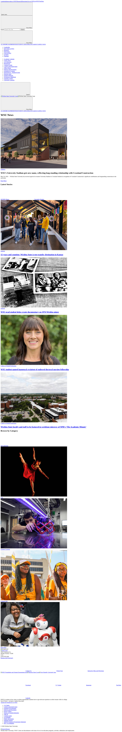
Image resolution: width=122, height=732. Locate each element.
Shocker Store (7, 74)
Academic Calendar (9, 59)
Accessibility (7, 717)
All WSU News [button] (5, 199)
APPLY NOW (42, 44)
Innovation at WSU (11, 1)
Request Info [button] (4, 658)
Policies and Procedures (10, 69)
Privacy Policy (8, 711)
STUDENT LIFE (21, 44)
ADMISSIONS (13, 44)
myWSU (36, 1)
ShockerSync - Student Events (12, 72)
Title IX (6, 714)
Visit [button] (8, 658)
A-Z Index (7, 705)
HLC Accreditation (9, 723)
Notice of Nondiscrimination (11, 713)
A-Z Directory (8, 62)
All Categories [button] (4, 445)
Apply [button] (11, 658)
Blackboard (7, 63)
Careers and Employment (10, 66)
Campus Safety (8, 716)
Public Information (9, 719)
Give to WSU (30, 1)
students (3, 251)
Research (19, 1)
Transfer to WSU (8, 78)
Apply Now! (7, 60)
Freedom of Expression (10, 708)
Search (2, 29)
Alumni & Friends (5, 702)
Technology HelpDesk (10, 77)
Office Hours (7, 68)
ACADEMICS (5, 44)
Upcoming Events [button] (39, 199)
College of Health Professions (8, 366)
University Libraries (9, 80)
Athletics (3, 169)
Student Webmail (8, 75)
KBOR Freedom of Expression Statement (15, 722)
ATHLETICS (29, 44)
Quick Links (4, 14)
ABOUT (35, 44)
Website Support (8, 720)
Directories (24, 1)
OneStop (41, 1)
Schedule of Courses (9, 71)
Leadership (3, 1)
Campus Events (8, 65)
